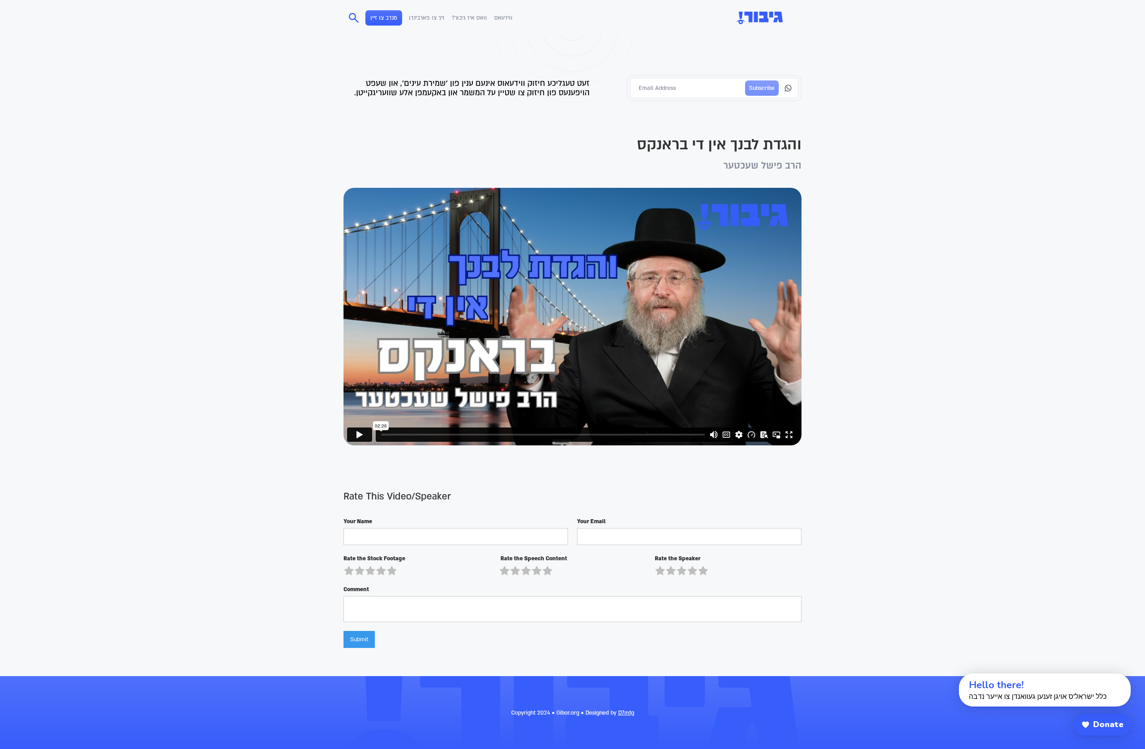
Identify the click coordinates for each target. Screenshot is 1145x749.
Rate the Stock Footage (374, 558)
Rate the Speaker (677, 558)
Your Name (358, 521)
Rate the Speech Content (533, 558)
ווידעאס (503, 17)
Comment (356, 589)
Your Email (591, 521)
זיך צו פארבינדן (427, 17)
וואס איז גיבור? (469, 17)
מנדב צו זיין (383, 17)
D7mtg (626, 712)
